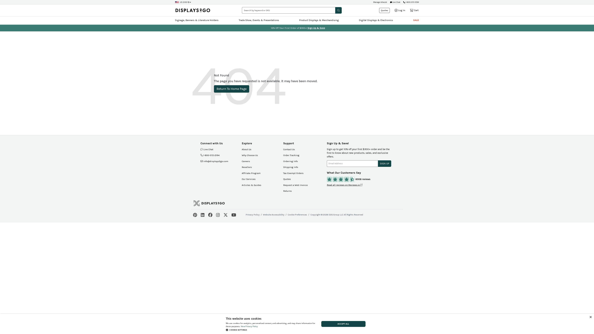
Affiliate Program (251, 173)
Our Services (249, 179)
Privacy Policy (253, 214)
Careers (246, 161)
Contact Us (289, 149)
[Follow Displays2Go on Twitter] (226, 214)
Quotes (384, 10)
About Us (246, 149)
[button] (338, 10)
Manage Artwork (380, 2)
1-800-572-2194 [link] (211, 155)
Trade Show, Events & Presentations (259, 20)
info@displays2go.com (215, 161)
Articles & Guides (251, 185)
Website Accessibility (273, 214)
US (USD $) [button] (184, 2)
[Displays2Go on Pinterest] (195, 214)
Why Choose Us (250, 155)
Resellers (247, 167)
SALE (416, 20)
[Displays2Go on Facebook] (210, 214)
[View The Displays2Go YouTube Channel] (234, 214)
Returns (287, 191)
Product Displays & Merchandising (319, 20)
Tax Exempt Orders (293, 173)
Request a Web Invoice (295, 185)
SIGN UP (384, 163)
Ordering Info (290, 161)
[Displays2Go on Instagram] (218, 214)
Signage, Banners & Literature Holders (196, 20)
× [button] (590, 317)
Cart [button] (416, 10)
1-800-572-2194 (412, 2)
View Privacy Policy (249, 326)
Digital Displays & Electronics (376, 20)
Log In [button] (401, 10)
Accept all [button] (343, 324)
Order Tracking (291, 155)
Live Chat (396, 2)
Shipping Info (290, 167)
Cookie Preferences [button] (297, 214)
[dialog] (297, 324)
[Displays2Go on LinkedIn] (202, 214)
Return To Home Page (232, 89)
